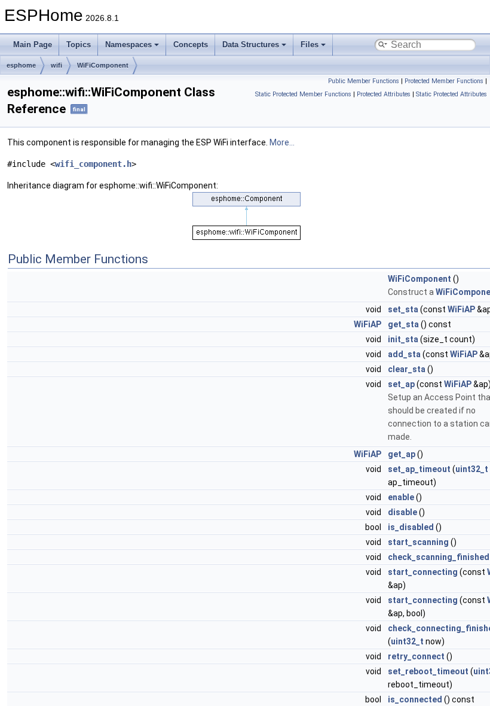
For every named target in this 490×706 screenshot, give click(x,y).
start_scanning (418, 542)
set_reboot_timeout (428, 671)
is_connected (415, 699)
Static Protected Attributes (451, 94)
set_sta (403, 309)
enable (401, 497)
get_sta (403, 324)
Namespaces (128, 44)
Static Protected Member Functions (303, 94)
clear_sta (406, 369)
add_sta (404, 354)
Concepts (190, 44)
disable (402, 512)
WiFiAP (461, 309)
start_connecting (423, 572)
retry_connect (416, 656)
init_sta (403, 339)
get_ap (401, 454)
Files (309, 44)
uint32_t (471, 469)
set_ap (401, 384)
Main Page (32, 44)
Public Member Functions (363, 81)
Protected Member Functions (444, 81)
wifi (56, 65)
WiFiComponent (102, 65)
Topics (78, 44)
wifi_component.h (93, 164)
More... (282, 142)
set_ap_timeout (419, 469)
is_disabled (411, 527)
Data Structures (250, 44)
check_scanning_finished (438, 557)
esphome (21, 65)
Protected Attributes (384, 94)
